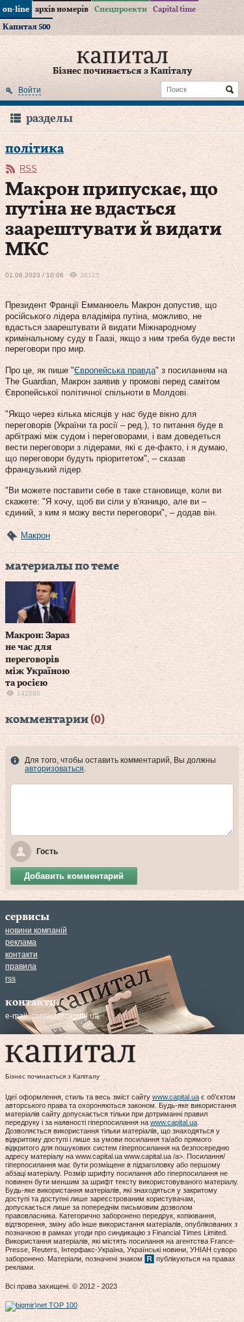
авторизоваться (54, 768)
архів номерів (61, 9)
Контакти (21, 954)
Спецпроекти (120, 9)
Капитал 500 (26, 27)
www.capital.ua (175, 1097)
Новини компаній (36, 930)
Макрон (35, 535)
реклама (20, 942)
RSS (28, 169)
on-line (16, 9)
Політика (34, 149)
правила (20, 966)
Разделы (49, 118)
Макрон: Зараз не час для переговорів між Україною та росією (37, 659)
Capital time (174, 9)
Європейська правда (115, 370)
